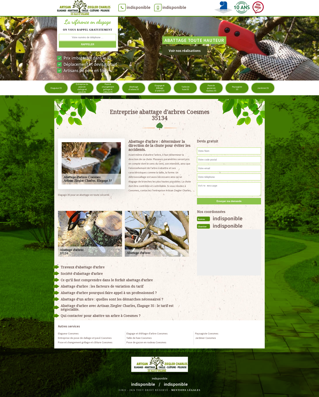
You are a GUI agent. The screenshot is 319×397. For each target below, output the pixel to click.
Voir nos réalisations (185, 50)
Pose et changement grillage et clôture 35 (108, 88)
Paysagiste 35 (237, 88)
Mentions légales (185, 390)
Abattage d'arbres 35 (133, 88)
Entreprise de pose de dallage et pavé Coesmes (85, 338)
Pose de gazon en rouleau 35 (211, 88)
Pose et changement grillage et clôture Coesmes (85, 342)
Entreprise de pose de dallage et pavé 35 (82, 88)
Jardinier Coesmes (205, 338)
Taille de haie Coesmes (139, 338)
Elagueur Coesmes (68, 333)
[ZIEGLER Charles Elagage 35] (82, 8)
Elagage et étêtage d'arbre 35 (159, 88)
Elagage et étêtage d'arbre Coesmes (147, 333)
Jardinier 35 (263, 88)
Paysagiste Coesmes (206, 333)
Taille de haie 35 (185, 88)
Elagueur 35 (56, 88)
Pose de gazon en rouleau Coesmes (146, 342)
